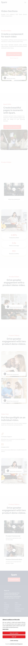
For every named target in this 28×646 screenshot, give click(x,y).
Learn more (5, 629)
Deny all (14, 636)
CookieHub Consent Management (16, 643)
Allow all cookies (14, 633)
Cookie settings (14, 640)
